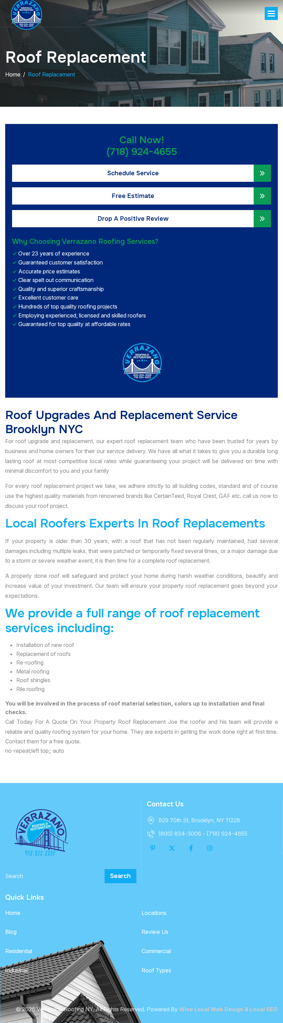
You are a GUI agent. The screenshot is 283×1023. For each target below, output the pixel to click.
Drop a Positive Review (133, 218)
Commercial (156, 951)
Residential (18, 951)
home (12, 74)
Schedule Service (133, 173)
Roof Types (156, 970)
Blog (11, 931)
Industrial (16, 970)
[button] (271, 13)
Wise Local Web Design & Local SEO (228, 1009)
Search (120, 876)
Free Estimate (133, 196)
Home (12, 912)
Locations (154, 912)
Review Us (155, 931)
